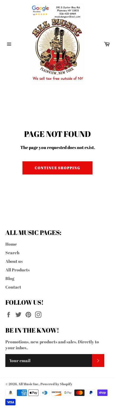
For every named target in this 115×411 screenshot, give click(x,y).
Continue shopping (57, 167)
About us (14, 261)
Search (12, 253)
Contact (13, 287)
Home (11, 244)
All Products (17, 270)
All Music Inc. (28, 383)
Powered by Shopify (56, 383)
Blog (9, 278)
